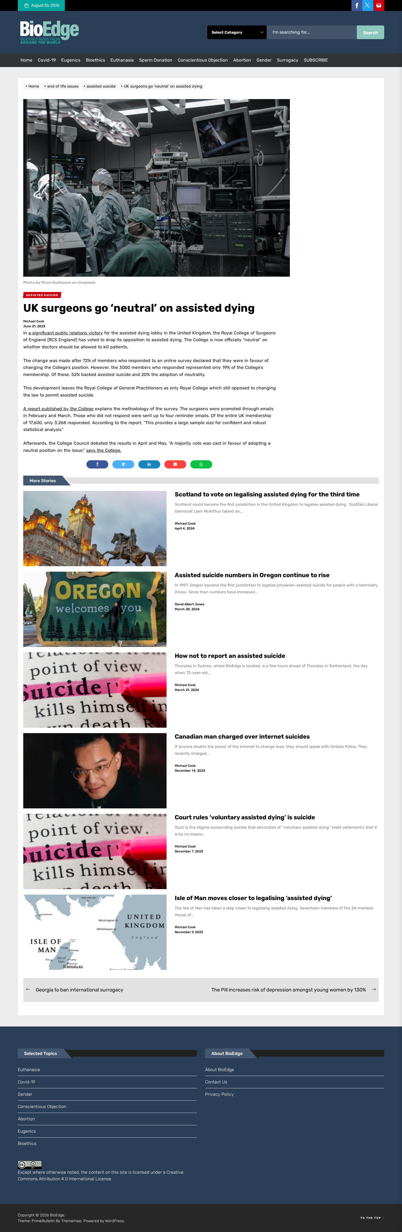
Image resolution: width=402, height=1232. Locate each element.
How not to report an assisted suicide (230, 656)
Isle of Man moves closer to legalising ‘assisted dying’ (253, 898)
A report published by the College (58, 408)
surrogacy (287, 60)
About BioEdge (219, 1069)
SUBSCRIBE (316, 60)
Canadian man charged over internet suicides (242, 736)
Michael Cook (33, 321)
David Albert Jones (189, 604)
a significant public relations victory (65, 333)
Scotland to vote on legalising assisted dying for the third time (267, 494)
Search (370, 32)
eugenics (70, 60)
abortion (242, 60)
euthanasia (122, 60)
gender (264, 60)
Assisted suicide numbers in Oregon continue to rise (253, 575)
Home (26, 60)
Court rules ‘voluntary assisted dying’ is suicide (245, 817)
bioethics (95, 60)
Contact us (216, 1081)
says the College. (103, 450)
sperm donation (155, 60)
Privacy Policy (219, 1094)
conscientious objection (203, 60)
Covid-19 (47, 60)
